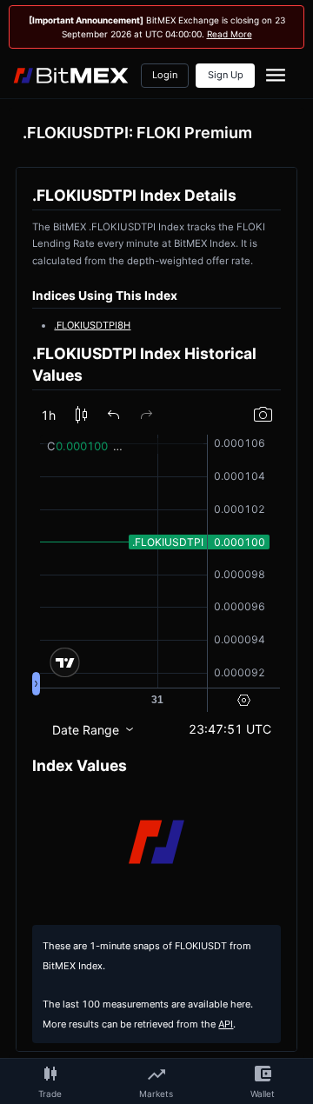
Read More (229, 34)
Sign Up (225, 75)
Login (164, 75)
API (225, 1024)
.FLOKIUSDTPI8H (92, 325)
